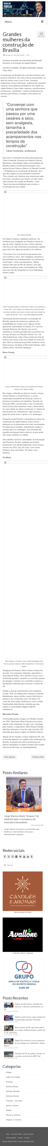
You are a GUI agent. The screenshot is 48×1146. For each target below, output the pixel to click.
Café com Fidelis (13, 1077)
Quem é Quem (12, 1105)
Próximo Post (38, 757)
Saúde (8, 1110)
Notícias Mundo (12, 1096)
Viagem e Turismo (13, 1120)
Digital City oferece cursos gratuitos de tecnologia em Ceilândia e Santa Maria (24, 1043)
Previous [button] (5, 809)
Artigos (9, 1072)
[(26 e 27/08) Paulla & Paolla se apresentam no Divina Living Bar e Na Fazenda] (24, 790)
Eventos (9, 1082)
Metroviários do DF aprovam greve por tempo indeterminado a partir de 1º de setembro (24, 1030)
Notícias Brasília (19, 55)
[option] (24, 805)
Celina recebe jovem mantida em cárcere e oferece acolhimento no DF (23, 1006)
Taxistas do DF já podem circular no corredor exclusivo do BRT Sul (30, 1054)
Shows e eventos (13, 1115)
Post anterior (9, 757)
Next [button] (43, 809)
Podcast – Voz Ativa (14, 1101)
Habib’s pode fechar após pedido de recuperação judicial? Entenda (30, 1018)
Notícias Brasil (12, 1086)
